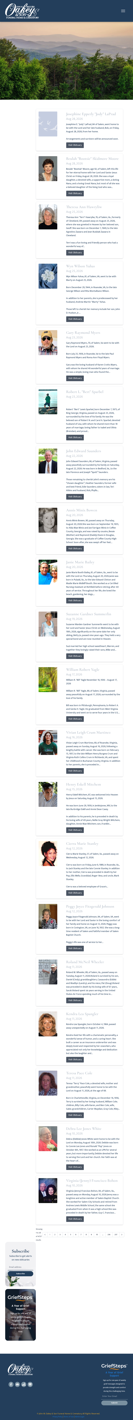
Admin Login (79, 1416)
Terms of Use (69, 1416)
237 (116, 1234)
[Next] (121, 1234)
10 (97, 1234)
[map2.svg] (23, 1384)
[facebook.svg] (11, 1384)
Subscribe (20, 1273)
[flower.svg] (30, 1384)
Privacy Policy (57, 1416)
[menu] (123, 11)
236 (109, 1234)
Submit (114, 1402)
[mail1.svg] (17, 1384)
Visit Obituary (75, 145)
